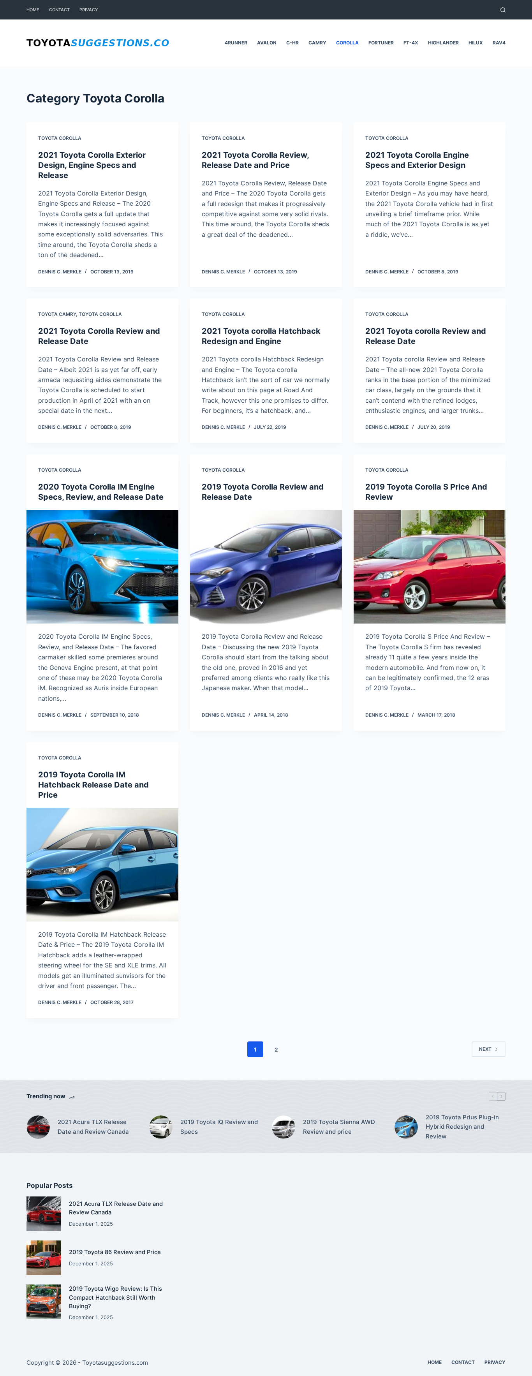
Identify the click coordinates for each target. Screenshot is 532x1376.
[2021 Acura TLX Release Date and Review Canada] (38, 1127)
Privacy (88, 9)
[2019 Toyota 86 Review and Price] (43, 1257)
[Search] (503, 9)
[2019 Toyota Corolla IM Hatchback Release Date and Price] (102, 864)
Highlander (443, 43)
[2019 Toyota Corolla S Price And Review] (430, 567)
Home (32, 9)
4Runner (236, 43)
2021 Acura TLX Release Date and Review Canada (93, 1126)
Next (485, 1049)
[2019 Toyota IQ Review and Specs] (161, 1127)
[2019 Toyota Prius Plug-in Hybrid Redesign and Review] (406, 1127)
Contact (59, 9)
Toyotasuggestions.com (115, 1362)
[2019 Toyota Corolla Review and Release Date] (266, 567)
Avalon (267, 43)
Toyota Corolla (59, 138)
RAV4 (499, 43)
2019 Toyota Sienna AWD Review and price (339, 1126)
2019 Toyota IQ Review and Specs (219, 1126)
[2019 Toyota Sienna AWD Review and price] (283, 1127)
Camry (317, 43)
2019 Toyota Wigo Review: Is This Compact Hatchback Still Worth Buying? (115, 1297)
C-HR (292, 43)
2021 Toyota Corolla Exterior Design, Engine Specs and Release (92, 165)
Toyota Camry (57, 314)
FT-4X (410, 43)
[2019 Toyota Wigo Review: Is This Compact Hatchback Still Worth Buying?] (43, 1301)
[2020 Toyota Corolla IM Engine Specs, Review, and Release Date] (102, 567)
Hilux (476, 43)
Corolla (347, 43)
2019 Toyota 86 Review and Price (115, 1252)
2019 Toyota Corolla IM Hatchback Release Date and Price (93, 785)
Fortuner (381, 43)
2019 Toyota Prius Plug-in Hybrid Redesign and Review (462, 1126)
